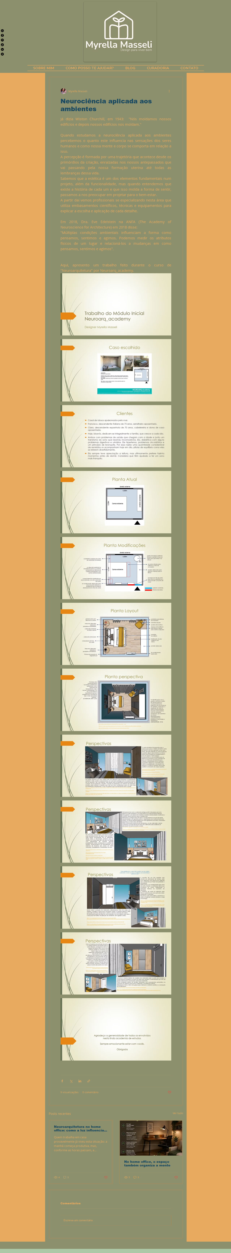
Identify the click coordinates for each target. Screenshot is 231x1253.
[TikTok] (2, 44)
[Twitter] (2, 54)
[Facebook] (2, 35)
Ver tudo (178, 1113)
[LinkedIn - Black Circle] (2, 49)
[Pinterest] (2, 40)
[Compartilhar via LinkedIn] (80, 1081)
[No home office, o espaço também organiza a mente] (151, 1138)
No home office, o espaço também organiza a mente (147, 1163)
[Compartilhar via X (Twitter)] (71, 1081)
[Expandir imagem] (115, 304)
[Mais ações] (169, 91)
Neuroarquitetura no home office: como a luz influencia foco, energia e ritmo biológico (79, 1128)
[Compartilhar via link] (88, 1081)
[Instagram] (2, 30)
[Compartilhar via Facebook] (62, 1081)
